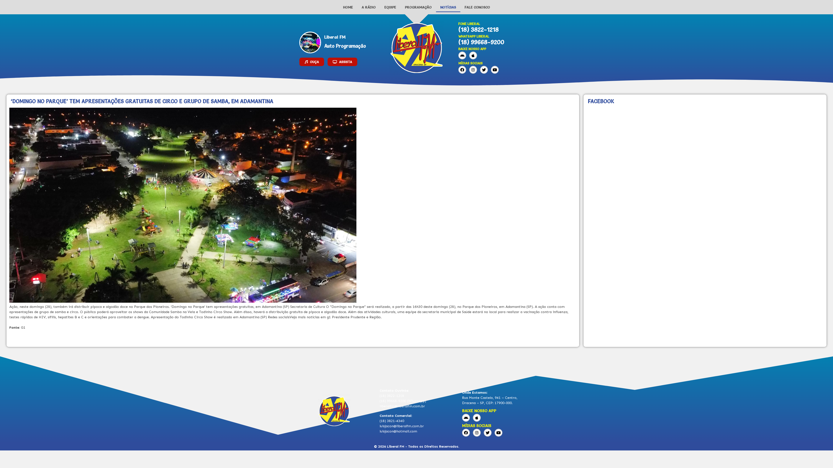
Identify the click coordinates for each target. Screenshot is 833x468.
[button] (311, 62)
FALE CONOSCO (477, 7)
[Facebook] (462, 70)
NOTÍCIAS (448, 7)
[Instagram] (473, 70)
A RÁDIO (369, 7)
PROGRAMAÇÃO (418, 7)
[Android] (462, 55)
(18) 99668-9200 (481, 42)
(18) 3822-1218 (478, 29)
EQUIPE (390, 7)
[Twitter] (484, 70)
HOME (348, 7)
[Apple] (473, 55)
